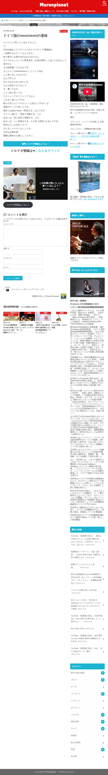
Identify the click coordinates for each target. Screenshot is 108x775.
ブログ (74, 680)
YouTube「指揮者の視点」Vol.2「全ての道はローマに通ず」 (86, 651)
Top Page (14, 11)
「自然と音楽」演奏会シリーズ (44, 11)
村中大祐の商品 (78, 673)
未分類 (74, 756)
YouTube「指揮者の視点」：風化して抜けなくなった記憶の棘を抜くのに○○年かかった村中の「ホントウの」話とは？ (86, 540)
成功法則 (75, 721)
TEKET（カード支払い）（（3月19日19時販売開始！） (87, 136)
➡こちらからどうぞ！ (94, 199)
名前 (6, 248)
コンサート (76, 694)
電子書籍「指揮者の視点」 (88, 11)
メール (7, 258)
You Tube (74, 11)
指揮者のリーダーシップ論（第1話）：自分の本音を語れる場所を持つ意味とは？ (85, 555)
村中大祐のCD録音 (63, 11)
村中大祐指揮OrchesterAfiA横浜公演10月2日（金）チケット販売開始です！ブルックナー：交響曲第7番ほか (86, 578)
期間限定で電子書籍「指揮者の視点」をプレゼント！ (54, 16)
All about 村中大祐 (26, 11)
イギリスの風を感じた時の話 (84, 591)
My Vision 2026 (82, 629)
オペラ (74, 687)
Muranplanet (55, 4)
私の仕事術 (76, 742)
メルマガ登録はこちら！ (18, 205)
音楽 (73, 749)
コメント (8, 224)
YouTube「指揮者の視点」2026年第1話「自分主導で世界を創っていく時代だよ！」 (86, 619)
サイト (6, 267)
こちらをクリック (47, 150)
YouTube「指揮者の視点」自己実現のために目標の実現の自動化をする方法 (86, 638)
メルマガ (75, 715)
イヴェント (76, 701)
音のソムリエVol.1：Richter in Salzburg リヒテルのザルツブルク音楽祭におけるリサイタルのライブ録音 (86, 604)
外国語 (8, 163)
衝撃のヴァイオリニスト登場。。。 (83, 565)
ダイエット (76, 708)
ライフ (74, 728)
